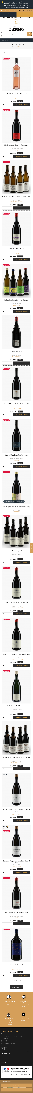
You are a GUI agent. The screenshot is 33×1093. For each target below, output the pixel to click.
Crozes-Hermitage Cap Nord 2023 (16, 455)
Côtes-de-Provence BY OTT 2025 (16, 93)
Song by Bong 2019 (16, 964)
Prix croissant (16, 53)
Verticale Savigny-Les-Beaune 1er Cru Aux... (16, 757)
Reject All (16, 1085)
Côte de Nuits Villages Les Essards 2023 (16, 654)
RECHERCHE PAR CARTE (7, 37)
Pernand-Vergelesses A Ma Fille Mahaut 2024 (16, 810)
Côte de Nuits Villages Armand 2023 (16, 602)
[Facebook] (2, 1048)
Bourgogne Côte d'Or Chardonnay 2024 (16, 506)
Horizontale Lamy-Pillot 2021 (16, 551)
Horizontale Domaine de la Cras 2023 (16, 300)
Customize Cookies (6, 1081)
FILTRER (31, 547)
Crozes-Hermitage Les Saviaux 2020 (16, 403)
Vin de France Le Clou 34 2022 (16, 706)
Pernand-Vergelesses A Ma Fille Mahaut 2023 (16, 861)
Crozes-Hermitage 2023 (16, 248)
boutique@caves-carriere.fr (10, 1043)
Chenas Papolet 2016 (16, 351)
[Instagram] (6, 1048)
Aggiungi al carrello (22, 104)
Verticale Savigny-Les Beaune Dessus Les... (16, 196)
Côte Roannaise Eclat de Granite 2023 (16, 145)
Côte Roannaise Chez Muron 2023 (16, 912)
